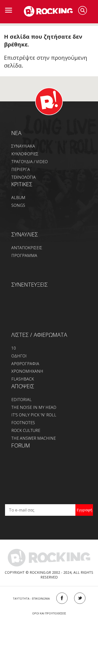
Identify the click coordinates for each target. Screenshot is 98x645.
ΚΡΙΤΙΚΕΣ (21, 184)
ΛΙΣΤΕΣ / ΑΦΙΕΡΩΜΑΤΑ (39, 334)
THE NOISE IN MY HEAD (33, 407)
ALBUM (18, 197)
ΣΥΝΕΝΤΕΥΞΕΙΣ (29, 284)
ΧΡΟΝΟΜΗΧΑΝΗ (27, 371)
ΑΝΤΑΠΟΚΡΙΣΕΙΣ (26, 247)
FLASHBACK (22, 379)
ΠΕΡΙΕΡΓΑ (20, 169)
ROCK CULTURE (25, 430)
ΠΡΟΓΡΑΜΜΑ (24, 255)
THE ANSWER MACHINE (33, 438)
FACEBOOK (62, 598)
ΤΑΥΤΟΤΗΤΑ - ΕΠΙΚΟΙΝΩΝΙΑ (31, 598)
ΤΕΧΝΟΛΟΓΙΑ (23, 177)
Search (82, 10)
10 (13, 348)
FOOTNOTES (23, 422)
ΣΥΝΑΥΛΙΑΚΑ (23, 146)
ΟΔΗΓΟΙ (19, 356)
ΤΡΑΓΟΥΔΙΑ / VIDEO (29, 161)
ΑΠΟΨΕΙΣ (22, 386)
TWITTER (79, 598)
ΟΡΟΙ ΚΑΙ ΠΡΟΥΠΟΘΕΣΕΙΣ (49, 613)
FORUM (20, 445)
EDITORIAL (21, 399)
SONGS (18, 205)
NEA (16, 133)
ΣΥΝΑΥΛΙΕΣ (24, 234)
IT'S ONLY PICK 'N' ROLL (33, 415)
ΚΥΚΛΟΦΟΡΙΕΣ (24, 154)
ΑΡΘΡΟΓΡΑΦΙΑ (25, 363)
